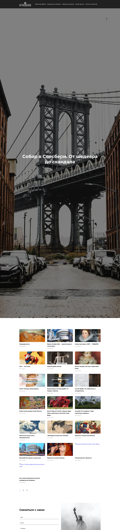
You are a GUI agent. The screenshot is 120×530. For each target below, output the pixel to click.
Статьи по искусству (91, 4)
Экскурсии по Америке (54, 4)
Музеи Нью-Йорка (40, 4)
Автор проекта (79, 4)
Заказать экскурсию (68, 4)
